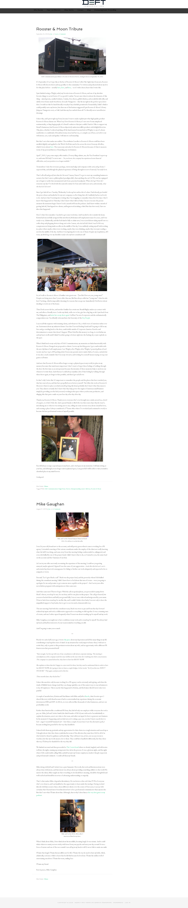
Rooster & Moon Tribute (59, 29)
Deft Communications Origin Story (55, 489)
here (58, 87)
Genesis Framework (103, 902)
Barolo (87, 696)
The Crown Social (72, 747)
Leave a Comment (60, 34)
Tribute (46, 486)
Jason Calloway (85, 489)
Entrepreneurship (76, 489)
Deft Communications (94, 3)
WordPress (118, 902)
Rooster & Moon (96, 489)
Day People (86, 318)
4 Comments (56, 509)
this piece (67, 640)
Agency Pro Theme (83, 902)
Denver (68, 489)
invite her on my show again (60, 315)
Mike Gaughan (50, 504)
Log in (127, 902)
